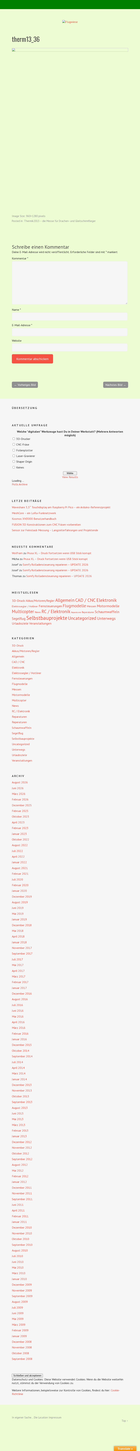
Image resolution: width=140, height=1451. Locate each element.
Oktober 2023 (20, 816)
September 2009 (22, 1296)
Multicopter (23, 611)
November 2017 (22, 948)
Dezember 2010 (22, 1227)
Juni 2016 (18, 1010)
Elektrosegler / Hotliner (25, 606)
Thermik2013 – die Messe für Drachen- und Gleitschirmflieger (60, 221)
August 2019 (20, 902)
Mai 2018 (18, 931)
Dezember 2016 (22, 993)
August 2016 (20, 999)
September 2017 (22, 953)
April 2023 (18, 822)
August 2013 (20, 1108)
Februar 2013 (20, 1130)
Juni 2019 (18, 908)
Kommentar (20, 258)
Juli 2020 (17, 879)
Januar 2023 (19, 834)
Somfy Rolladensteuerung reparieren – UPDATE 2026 (55, 564)
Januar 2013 (19, 1136)
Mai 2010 (18, 1267)
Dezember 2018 (22, 925)
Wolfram (17, 553)
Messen (91, 606)
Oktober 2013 (20, 1096)
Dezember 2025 (22, 805)
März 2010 (18, 1273)
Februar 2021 (20, 873)
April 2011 (18, 1210)
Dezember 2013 (22, 1085)
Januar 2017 (19, 988)
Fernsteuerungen (50, 606)
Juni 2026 (18, 788)
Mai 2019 (18, 913)
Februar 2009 (20, 1330)
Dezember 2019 (22, 896)
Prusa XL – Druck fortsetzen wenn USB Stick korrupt (59, 553)
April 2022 (18, 856)
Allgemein (65, 600)
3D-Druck (18, 601)
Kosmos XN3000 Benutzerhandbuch (34, 518)
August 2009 (20, 1301)
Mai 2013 (18, 1119)
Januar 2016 (19, 1039)
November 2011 (22, 1193)
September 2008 (22, 1359)
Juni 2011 (18, 1204)
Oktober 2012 (20, 1153)
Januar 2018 (19, 942)
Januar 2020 (19, 891)
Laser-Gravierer (25, 456)
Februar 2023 (20, 828)
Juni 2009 (18, 1313)
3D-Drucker (23, 439)
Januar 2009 (19, 1336)
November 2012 (22, 1147)
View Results (70, 477)
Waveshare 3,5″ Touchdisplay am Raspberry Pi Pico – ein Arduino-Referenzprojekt (61, 507)
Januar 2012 (19, 1182)
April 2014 (18, 1068)
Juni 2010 (18, 1262)
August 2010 (20, 1250)
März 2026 (18, 794)
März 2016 (18, 1027)
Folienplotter (24, 450)
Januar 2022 (19, 862)
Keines (20, 467)
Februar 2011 (20, 1216)
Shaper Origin (24, 461)
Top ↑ (125, 1420)
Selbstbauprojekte (46, 617)
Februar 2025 (20, 811)
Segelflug (19, 618)
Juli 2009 (17, 1307)
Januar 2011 (19, 1222)
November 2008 (22, 1347)
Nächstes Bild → (115, 385)
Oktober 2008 (20, 1353)
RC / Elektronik (56, 611)
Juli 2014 (17, 1062)
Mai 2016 (18, 1016)
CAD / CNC (85, 600)
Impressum (55, 1417)
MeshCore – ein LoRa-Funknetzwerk (34, 513)
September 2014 (22, 1056)
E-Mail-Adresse (22, 325)
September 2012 (22, 1159)
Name (16, 309)
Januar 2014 (19, 1079)
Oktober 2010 (20, 1239)
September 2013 (22, 1102)
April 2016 (18, 1022)
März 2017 (18, 976)
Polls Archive (20, 484)
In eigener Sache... (23, 1417)
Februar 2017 (20, 982)
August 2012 (20, 1164)
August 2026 (20, 782)
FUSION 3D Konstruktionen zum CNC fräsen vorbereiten (46, 524)
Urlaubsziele (20, 623)
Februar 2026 (20, 799)
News (38, 612)
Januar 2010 (19, 1279)
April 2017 (18, 971)
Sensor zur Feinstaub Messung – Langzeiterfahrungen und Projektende (55, 530)
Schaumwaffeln (107, 611)
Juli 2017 (17, 959)
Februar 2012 (20, 1176)
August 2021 (20, 868)
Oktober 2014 (20, 1050)
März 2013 (18, 1125)
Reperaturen (88, 612)
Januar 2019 (19, 919)
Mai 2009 (18, 1319)
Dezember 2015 (22, 1045)
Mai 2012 (18, 1170)
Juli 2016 (17, 1005)
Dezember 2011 (22, 1187)
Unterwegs (106, 618)
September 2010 (22, 1245)
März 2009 (18, 1324)
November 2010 (22, 1233)
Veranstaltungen (40, 623)
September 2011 (22, 1199)
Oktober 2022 (20, 839)
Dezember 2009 (22, 1284)
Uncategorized (82, 618)
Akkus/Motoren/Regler (40, 601)
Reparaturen (76, 612)
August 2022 (20, 845)
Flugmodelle (74, 605)
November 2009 (22, 1290)
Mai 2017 (18, 965)
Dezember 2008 (22, 1341)
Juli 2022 (17, 851)
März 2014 (18, 1073)
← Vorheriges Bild (25, 385)
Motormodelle (108, 605)
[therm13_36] (70, 50)
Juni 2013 (18, 1113)
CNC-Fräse (22, 444)
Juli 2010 (17, 1256)
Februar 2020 (20, 885)
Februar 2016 (20, 1033)
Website (17, 340)
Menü (70, 4)
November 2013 (22, 1090)
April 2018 (18, 936)
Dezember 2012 (22, 1142)
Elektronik (106, 600)
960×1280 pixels (35, 216)
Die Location (41, 1417)
